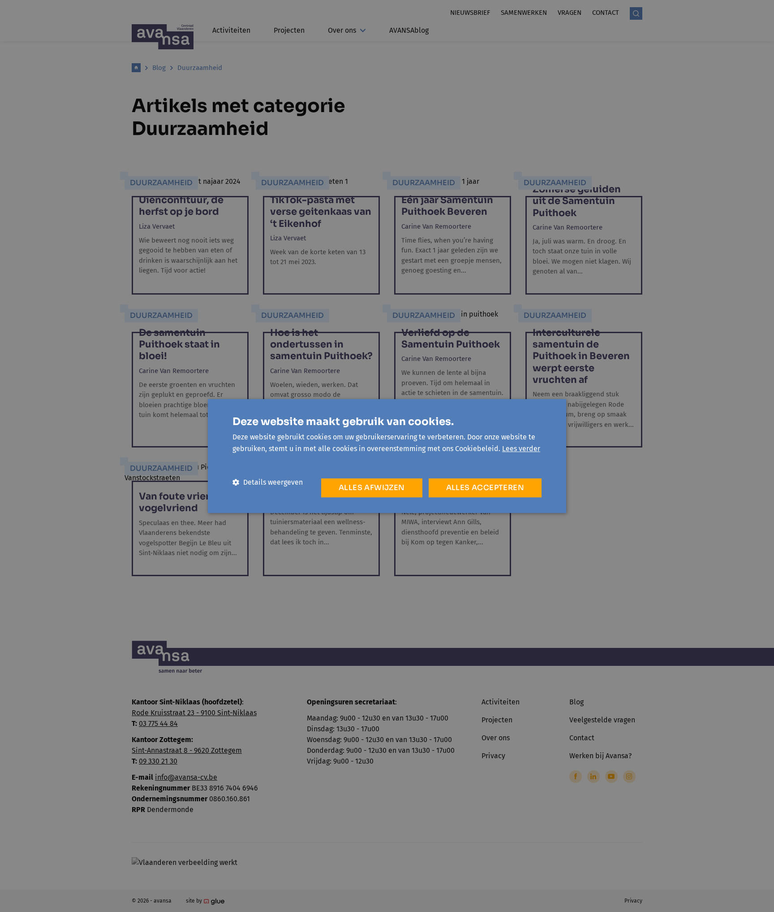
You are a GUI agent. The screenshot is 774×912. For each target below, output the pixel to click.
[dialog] (387, 456)
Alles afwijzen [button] (372, 487)
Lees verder (521, 448)
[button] (267, 482)
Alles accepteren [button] (485, 487)
